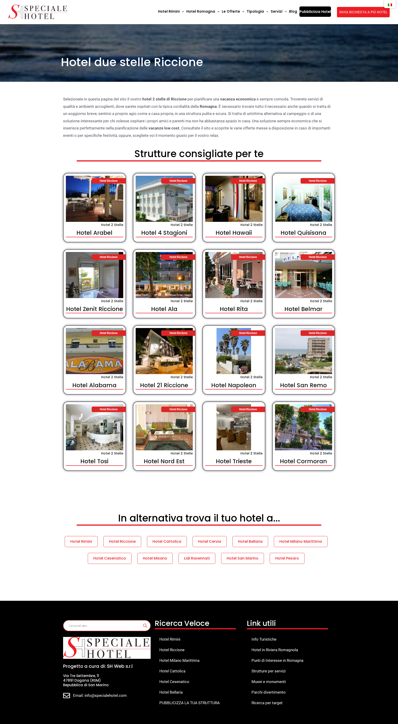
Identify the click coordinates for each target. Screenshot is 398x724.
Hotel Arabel (94, 233)
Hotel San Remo (303, 385)
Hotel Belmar (303, 309)
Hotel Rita (234, 309)
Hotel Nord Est (164, 461)
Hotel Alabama (94, 385)
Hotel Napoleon (233, 385)
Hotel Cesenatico (174, 681)
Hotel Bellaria (171, 692)
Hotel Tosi (94, 461)
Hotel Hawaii (234, 233)
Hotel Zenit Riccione (94, 309)
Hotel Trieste (234, 461)
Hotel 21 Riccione (164, 385)
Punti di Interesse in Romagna (277, 660)
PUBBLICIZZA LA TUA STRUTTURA (189, 703)
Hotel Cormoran (303, 461)
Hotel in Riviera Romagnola (275, 650)
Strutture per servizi (269, 671)
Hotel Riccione (171, 650)
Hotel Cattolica (172, 671)
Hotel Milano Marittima (179, 660)
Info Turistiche (264, 639)
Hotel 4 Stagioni (164, 233)
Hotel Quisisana (303, 233)
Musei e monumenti (269, 681)
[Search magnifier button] (145, 625)
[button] (182, 11)
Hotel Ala (164, 309)
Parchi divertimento (269, 692)
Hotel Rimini (169, 639)
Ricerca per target (267, 703)
